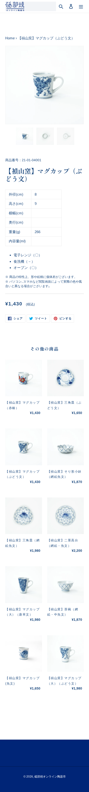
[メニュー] (81, 6)
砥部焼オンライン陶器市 (50, 776)
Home (10, 38)
